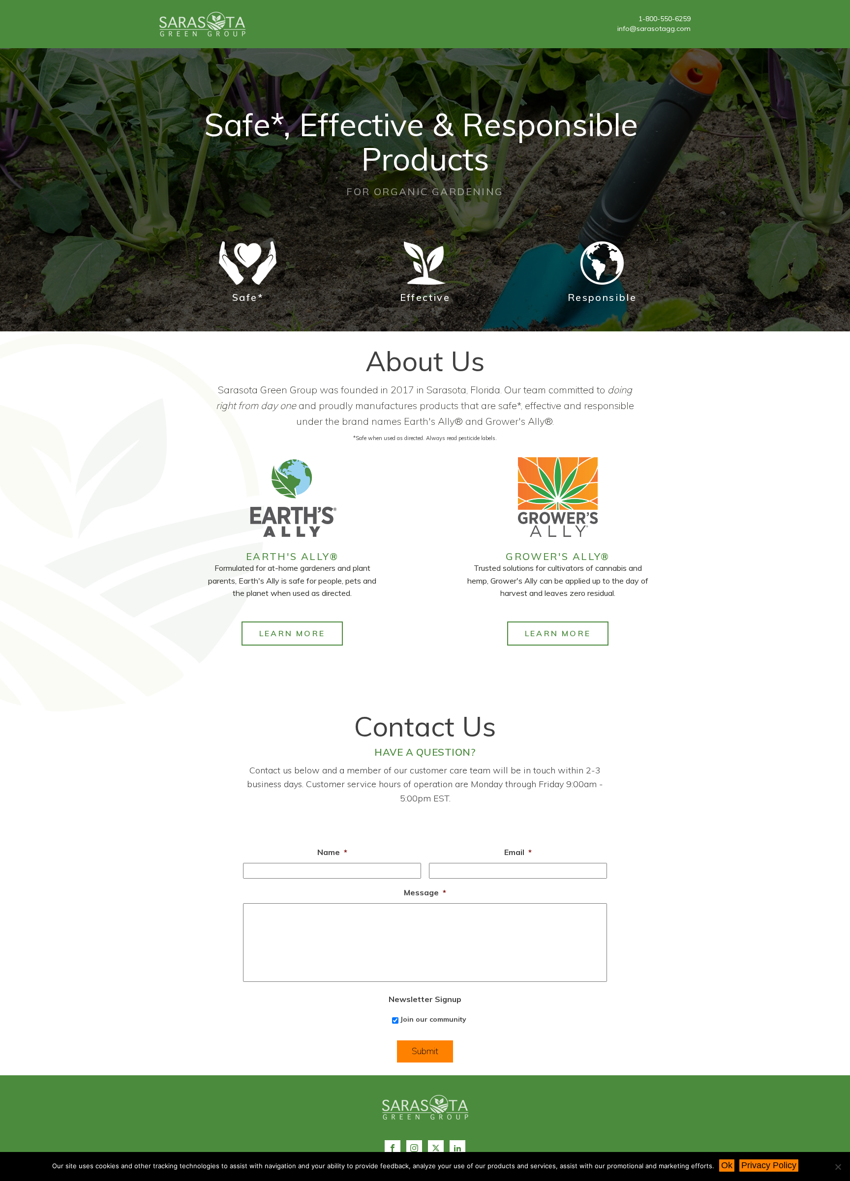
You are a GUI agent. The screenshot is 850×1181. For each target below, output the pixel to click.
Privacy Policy (768, 1165)
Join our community (433, 1019)
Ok (726, 1165)
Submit (425, 1051)
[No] (838, 1167)
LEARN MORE (292, 633)
